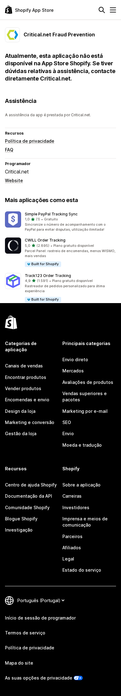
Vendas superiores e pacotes (84, 396)
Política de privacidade (29, 141)
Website (14, 180)
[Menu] (113, 10)
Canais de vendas (24, 365)
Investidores (75, 507)
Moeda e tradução (82, 445)
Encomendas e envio (27, 399)
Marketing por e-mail (85, 411)
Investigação (19, 529)
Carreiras (72, 496)
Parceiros (72, 536)
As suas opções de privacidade (38, 677)
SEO (66, 422)
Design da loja (20, 411)
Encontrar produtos (25, 377)
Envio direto (75, 359)
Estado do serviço (81, 570)
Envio (68, 433)
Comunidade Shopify (27, 507)
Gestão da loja (20, 433)
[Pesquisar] (102, 10)
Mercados (73, 370)
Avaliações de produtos (87, 382)
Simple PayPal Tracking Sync (51, 214)
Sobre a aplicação (81, 484)
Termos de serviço (25, 632)
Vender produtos (23, 388)
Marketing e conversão (29, 422)
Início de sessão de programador (40, 617)
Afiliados (71, 547)
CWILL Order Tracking (45, 240)
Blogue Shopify (21, 518)
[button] (60, 222)
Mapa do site (19, 663)
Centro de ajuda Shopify (31, 484)
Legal (68, 558)
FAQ (9, 149)
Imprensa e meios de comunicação (85, 522)
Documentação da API (28, 496)
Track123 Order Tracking (48, 275)
